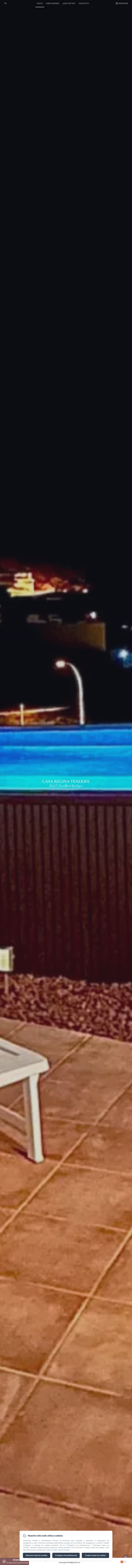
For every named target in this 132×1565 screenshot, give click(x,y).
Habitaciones (52, 3)
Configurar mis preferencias (66, 1555)
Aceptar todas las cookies (95, 1555)
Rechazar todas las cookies (36, 1555)
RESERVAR (123, 3)
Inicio (40, 3)
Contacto (84, 3)
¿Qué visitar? (68, 3)
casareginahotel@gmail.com (69, 1562)
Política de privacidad (60, 1550)
